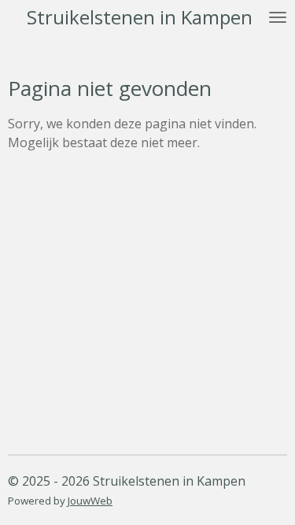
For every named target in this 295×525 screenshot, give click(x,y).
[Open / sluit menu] (277, 17)
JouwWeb (90, 501)
